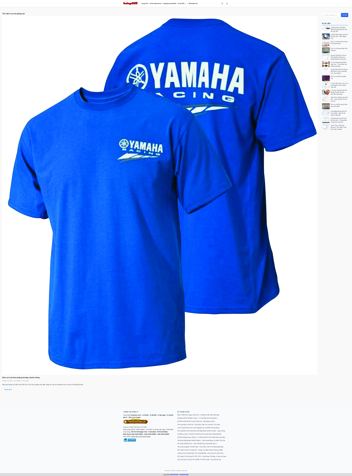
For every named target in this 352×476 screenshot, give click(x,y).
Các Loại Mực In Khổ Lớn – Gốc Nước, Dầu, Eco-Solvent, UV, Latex (198, 424)
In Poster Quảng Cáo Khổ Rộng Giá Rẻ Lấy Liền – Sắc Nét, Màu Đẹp (339, 92)
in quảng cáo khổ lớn (169, 3)
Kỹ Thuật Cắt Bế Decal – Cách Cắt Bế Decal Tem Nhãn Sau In (197, 443)
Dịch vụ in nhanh (135, 417)
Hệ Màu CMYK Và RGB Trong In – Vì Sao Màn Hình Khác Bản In (197, 418)
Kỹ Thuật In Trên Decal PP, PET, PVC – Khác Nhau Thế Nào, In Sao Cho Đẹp (201, 456)
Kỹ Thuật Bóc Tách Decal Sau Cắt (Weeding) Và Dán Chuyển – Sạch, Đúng (201, 431)
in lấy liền (153, 415)
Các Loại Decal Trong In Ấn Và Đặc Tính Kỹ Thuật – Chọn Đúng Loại (199, 459)
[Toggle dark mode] (227, 3)
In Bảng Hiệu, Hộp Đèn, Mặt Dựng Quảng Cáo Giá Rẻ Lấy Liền (339, 29)
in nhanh (145, 415)
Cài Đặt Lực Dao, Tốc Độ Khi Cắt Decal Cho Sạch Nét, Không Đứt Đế (199, 434)
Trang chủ (144, 3)
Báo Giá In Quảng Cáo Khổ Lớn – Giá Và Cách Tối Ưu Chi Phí (339, 99)
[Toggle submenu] (187, 3)
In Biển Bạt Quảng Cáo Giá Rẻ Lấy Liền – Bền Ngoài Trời (339, 36)
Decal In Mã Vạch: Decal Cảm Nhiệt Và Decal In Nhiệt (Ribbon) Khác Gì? (338, 57)
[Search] (222, 3)
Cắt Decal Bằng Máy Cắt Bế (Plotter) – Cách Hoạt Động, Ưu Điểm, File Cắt (201, 440)
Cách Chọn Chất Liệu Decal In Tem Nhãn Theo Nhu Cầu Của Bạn (339, 127)
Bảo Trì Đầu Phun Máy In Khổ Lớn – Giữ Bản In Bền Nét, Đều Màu (198, 415)
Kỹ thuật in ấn (193, 3)
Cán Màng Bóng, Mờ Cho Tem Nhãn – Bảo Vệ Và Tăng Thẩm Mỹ (339, 113)
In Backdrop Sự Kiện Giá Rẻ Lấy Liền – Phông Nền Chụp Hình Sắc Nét (339, 120)
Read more (8, 389)
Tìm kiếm (344, 15)
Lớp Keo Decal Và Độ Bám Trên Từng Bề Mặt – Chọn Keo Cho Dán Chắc (200, 453)
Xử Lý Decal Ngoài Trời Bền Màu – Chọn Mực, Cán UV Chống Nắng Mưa (200, 447)
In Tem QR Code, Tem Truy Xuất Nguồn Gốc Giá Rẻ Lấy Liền (339, 85)
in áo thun (26, 380)
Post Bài (18, 380)
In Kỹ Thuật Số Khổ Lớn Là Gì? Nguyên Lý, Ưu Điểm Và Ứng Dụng (198, 428)
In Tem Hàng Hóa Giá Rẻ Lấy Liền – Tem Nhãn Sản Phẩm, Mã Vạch (339, 64)
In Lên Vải (181, 3)
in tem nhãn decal (155, 3)
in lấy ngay (162, 415)
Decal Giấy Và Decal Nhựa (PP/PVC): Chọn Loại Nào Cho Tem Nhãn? (339, 71)
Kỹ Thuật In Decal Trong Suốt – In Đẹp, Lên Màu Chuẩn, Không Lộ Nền (200, 450)
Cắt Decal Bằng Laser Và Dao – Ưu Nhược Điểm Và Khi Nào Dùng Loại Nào (201, 437)
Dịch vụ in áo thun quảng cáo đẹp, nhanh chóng (21, 377)
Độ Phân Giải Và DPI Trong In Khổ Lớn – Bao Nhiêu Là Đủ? (196, 421)
